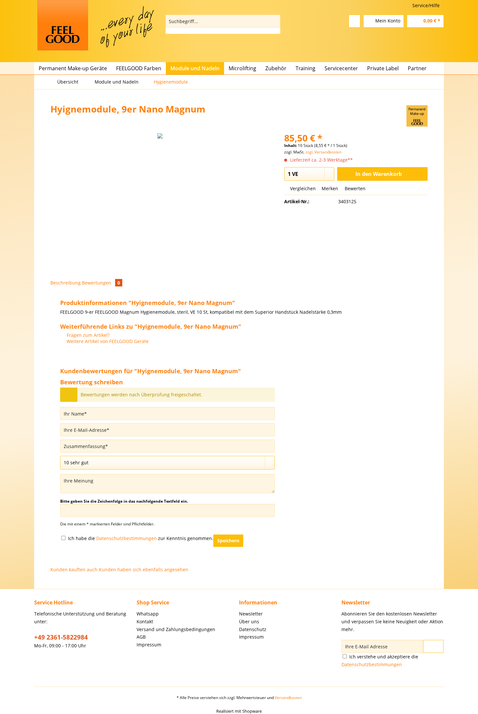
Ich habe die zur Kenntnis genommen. (140, 538)
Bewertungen (101, 283)
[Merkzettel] (354, 21)
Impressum (149, 644)
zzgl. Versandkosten (323, 152)
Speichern (228, 540)
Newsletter (251, 614)
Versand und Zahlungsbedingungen (176, 629)
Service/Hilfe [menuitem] (426, 5)
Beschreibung (65, 283)
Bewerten (354, 188)
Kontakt (145, 621)
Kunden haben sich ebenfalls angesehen (143, 569)
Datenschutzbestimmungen (126, 538)
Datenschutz (252, 629)
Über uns (249, 621)
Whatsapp (148, 614)
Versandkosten (288, 697)
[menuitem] (223, 24)
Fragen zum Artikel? (87, 335)
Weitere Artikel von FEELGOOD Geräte (107, 341)
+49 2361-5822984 (61, 637)
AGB (141, 637)
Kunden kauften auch (74, 569)
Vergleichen (302, 188)
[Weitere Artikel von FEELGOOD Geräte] (417, 115)
